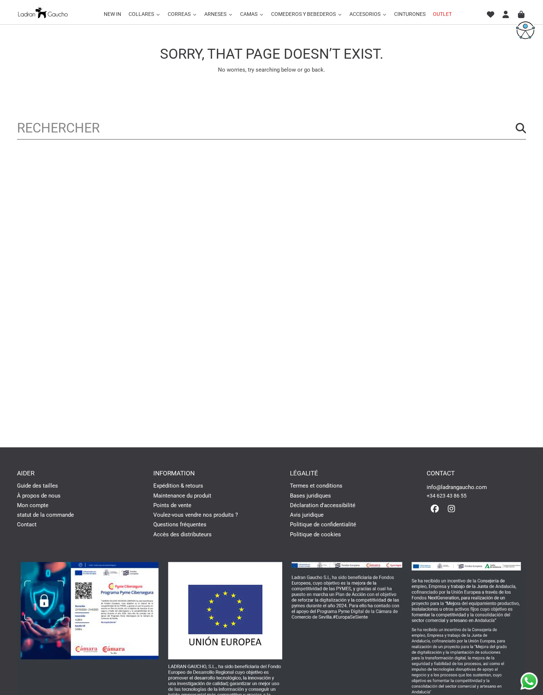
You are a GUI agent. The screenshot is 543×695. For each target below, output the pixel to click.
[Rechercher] (521, 128)
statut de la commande (45, 515)
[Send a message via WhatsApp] (529, 681)
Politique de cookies (315, 534)
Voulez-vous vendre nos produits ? (195, 515)
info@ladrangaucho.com (457, 487)
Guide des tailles (37, 485)
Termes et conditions (316, 485)
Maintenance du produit (182, 495)
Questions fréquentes (179, 524)
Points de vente (172, 505)
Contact (27, 524)
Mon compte (32, 505)
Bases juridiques (310, 495)
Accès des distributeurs (182, 534)
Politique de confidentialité (323, 524)
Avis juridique (307, 515)
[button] (521, 14)
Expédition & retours (178, 485)
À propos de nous (39, 495)
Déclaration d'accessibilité (322, 505)
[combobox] (271, 128)
